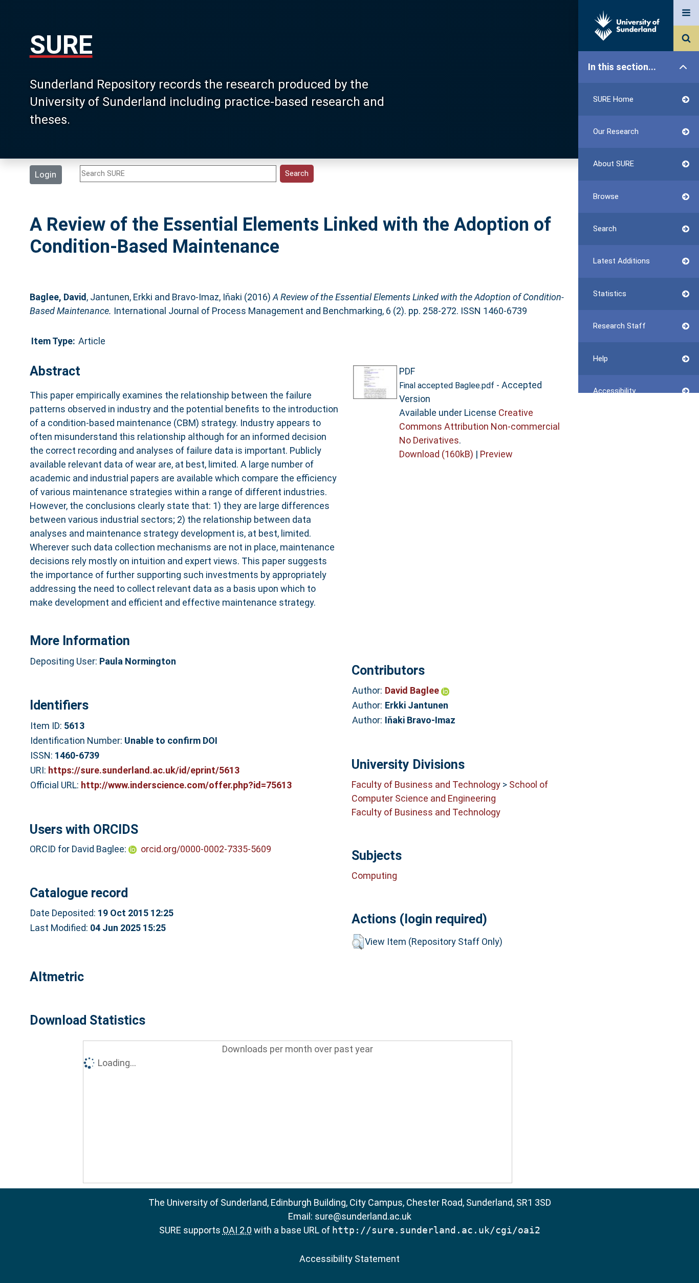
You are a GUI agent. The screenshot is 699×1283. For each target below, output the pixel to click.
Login (45, 174)
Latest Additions (621, 261)
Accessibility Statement (349, 1258)
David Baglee (413, 690)
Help (600, 358)
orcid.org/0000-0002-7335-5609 (206, 849)
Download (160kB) (436, 454)
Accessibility (614, 390)
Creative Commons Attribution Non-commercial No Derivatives (479, 426)
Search (605, 228)
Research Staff (619, 325)
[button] (358, 941)
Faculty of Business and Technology (426, 784)
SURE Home (613, 99)
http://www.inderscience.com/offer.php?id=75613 (186, 785)
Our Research (616, 131)
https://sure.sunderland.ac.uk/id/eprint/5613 (143, 770)
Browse (606, 196)
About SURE (613, 163)
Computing (374, 875)
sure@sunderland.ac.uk (363, 1216)
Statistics (609, 293)
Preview (496, 454)
